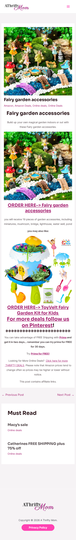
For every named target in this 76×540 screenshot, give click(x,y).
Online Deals (55, 105)
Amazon (8, 105)
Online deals (40, 105)
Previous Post (13, 394)
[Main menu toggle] (68, 6)
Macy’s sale (18, 425)
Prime (62, 337)
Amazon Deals (23, 105)
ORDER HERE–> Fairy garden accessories (38, 208)
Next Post (65, 394)
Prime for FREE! (40, 353)
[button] (38, 527)
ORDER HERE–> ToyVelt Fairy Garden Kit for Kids (38, 310)
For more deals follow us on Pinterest (38, 322)
